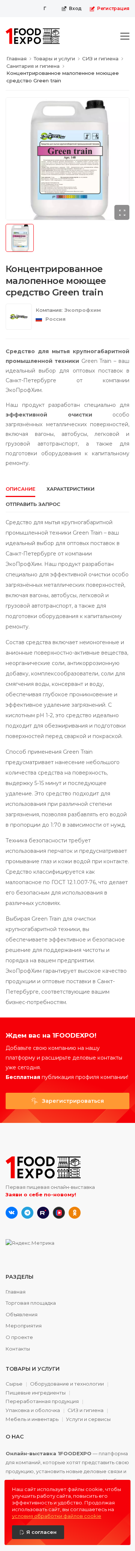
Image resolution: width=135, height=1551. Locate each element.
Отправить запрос (33, 504)
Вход (75, 8)
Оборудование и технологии (67, 1384)
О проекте (19, 1337)
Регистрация (113, 8)
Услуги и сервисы (88, 1419)
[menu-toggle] (124, 36)
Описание (20, 489)
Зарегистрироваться (72, 1101)
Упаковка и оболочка (33, 1410)
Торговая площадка (31, 1303)
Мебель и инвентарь (32, 1419)
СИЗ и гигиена (86, 1410)
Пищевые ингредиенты (36, 1393)
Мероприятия (24, 1326)
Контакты (18, 1349)
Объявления (22, 1314)
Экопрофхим (82, 310)
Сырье (14, 1384)
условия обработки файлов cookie (56, 1516)
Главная (16, 1292)
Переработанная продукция (42, 1401)
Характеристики (70, 489)
